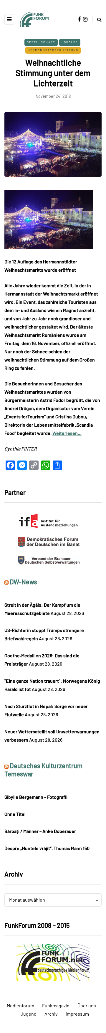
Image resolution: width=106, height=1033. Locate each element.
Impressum (77, 1014)
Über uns (86, 1005)
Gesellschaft (41, 42)
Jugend (29, 1014)
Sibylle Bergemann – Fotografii (35, 797)
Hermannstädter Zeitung (53, 50)
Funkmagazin (55, 1005)
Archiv (51, 1014)
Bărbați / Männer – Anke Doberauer (40, 831)
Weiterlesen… (67, 433)
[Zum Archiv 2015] (53, 962)
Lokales (70, 42)
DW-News (23, 581)
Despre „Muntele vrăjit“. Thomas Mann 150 (47, 848)
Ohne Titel (15, 814)
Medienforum (20, 1005)
